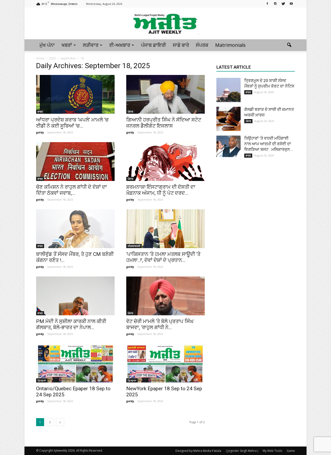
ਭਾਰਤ (40, 111)
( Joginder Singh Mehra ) (242, 451)
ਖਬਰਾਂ (67, 45)
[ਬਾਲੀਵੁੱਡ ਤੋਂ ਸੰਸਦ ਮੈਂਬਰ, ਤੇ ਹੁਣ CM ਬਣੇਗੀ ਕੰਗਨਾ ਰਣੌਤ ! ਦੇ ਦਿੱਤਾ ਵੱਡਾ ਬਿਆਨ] (75, 228)
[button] (289, 45)
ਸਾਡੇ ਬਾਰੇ (181, 45)
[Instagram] (275, 3)
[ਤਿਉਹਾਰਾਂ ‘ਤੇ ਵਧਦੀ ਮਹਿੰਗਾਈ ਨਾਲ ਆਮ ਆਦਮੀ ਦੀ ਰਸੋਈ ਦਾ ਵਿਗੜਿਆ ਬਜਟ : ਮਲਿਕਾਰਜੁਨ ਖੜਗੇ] (228, 148)
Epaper (42, 380)
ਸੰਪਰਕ (202, 45)
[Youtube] (291, 3)
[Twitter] (283, 3)
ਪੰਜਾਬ (130, 111)
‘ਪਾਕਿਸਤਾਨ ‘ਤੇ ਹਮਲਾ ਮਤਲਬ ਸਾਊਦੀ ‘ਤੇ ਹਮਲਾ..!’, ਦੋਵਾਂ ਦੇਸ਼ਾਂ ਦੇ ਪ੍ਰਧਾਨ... (163, 257)
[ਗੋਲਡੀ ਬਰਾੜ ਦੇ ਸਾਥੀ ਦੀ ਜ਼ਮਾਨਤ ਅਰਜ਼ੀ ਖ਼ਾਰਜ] (228, 119)
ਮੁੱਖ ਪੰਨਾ (47, 45)
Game (291, 451)
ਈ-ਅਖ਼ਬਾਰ (119, 45)
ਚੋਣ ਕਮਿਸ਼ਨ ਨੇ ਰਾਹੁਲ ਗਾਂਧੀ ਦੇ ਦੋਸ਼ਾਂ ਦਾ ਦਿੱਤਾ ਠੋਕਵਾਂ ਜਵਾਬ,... (71, 190)
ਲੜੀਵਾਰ (90, 45)
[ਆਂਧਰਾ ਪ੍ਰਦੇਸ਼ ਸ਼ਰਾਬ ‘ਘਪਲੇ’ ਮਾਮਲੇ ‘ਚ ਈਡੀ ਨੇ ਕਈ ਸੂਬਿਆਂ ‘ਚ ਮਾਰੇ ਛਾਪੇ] (75, 94)
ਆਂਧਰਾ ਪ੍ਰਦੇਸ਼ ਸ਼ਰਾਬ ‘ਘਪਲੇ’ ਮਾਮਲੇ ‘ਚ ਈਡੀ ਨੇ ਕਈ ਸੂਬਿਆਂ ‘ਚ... (72, 123)
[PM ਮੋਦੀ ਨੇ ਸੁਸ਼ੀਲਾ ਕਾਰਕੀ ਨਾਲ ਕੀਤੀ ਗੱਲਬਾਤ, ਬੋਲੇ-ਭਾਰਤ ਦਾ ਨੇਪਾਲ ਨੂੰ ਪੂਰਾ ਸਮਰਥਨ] (75, 295)
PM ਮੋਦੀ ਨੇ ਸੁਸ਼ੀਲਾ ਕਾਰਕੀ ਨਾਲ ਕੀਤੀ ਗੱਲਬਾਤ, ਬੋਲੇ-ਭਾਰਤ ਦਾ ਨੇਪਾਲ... (71, 324)
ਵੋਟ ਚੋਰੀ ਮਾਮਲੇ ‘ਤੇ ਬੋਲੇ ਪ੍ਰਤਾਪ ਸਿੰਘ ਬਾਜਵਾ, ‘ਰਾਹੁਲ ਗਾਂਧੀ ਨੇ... (160, 324)
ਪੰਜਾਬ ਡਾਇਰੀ (153, 45)
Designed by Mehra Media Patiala (198, 451)
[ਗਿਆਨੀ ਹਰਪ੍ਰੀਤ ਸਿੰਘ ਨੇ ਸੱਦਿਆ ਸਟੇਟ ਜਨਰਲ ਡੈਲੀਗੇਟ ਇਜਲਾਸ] (165, 94)
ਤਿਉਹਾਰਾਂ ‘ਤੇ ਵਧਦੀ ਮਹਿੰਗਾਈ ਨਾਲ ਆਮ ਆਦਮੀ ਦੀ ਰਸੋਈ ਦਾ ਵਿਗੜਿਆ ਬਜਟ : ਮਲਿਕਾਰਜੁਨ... (268, 144)
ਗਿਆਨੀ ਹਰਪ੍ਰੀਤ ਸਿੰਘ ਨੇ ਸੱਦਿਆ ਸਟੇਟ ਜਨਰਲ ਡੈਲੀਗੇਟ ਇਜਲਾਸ (163, 123)
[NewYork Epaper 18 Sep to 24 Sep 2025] (165, 363)
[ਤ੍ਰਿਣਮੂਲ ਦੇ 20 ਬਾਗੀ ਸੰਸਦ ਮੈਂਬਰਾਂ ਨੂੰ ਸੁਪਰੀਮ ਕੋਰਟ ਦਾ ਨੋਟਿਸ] (228, 90)
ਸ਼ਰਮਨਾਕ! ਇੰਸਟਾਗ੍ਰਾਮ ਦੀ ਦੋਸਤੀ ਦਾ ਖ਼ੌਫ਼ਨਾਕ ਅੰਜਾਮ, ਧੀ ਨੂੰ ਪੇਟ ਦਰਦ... (160, 190)
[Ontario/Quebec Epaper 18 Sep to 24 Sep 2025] (75, 363)
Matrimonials (230, 45)
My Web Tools (272, 451)
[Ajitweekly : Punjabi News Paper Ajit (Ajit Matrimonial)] (165, 24)
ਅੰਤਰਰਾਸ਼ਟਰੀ (134, 246)
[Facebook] (267, 3)
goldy (40, 132)
